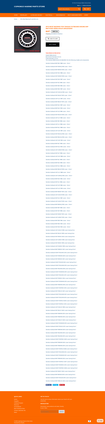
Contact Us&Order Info (20, 410)
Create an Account (86, 5)
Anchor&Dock (60, 15)
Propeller (23, 15)
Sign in (78, 5)
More (86, 15)
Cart (87, 9)
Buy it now (52, 44)
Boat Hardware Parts (75, 15)
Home (16, 15)
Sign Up (62, 411)
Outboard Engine (36, 15)
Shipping (48, 33)
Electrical (49, 15)
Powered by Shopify (19, 422)
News (15, 412)
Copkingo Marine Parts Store (29, 6)
